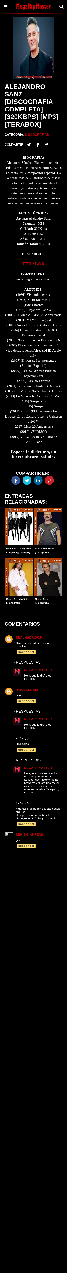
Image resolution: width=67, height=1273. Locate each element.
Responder (26, 652)
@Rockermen (27, 689)
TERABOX (33, 263)
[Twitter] (28, 144)
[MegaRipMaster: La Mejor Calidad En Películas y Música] (33, 6)
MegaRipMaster (38, 670)
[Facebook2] (37, 144)
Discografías (37, 134)
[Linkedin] (38, 480)
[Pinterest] (46, 144)
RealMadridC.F (29, 637)
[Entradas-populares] (19, 526)
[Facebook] (15, 480)
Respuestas (28, 662)
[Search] (61, 7)
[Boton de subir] (59, 1264)
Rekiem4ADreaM (30, 834)
